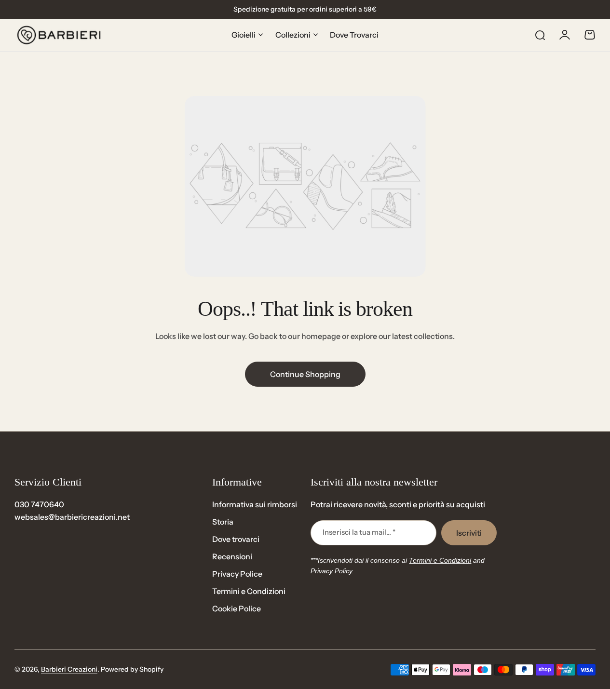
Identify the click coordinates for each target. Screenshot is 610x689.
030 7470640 (39, 504)
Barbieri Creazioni (69, 669)
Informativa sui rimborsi (254, 504)
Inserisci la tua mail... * (359, 532)
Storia (222, 522)
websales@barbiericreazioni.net (72, 517)
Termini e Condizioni (248, 591)
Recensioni (232, 556)
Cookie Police (236, 608)
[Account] (564, 34)
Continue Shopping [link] (305, 374)
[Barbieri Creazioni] (58, 35)
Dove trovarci (235, 539)
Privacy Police (237, 574)
